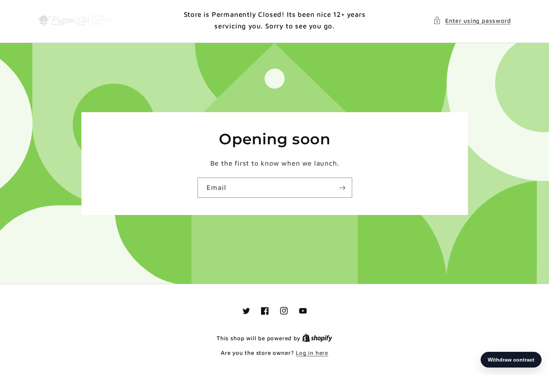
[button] (472, 20)
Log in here (312, 353)
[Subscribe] (341, 188)
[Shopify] (317, 338)
